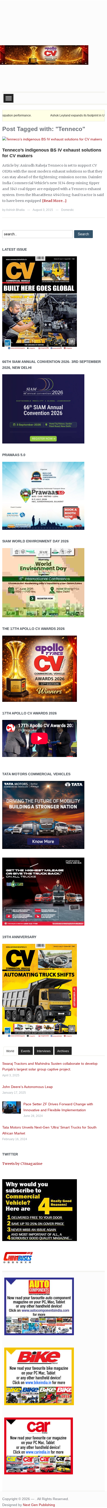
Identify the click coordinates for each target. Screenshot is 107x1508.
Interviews (44, 1051)
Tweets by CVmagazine (22, 1163)
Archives (63, 1051)
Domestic (67, 210)
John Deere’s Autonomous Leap (27, 1087)
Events (25, 1051)
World (10, 1051)
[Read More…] (54, 201)
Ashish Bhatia (15, 210)
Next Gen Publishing (39, 1505)
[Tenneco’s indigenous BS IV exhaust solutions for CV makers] (52, 139)
